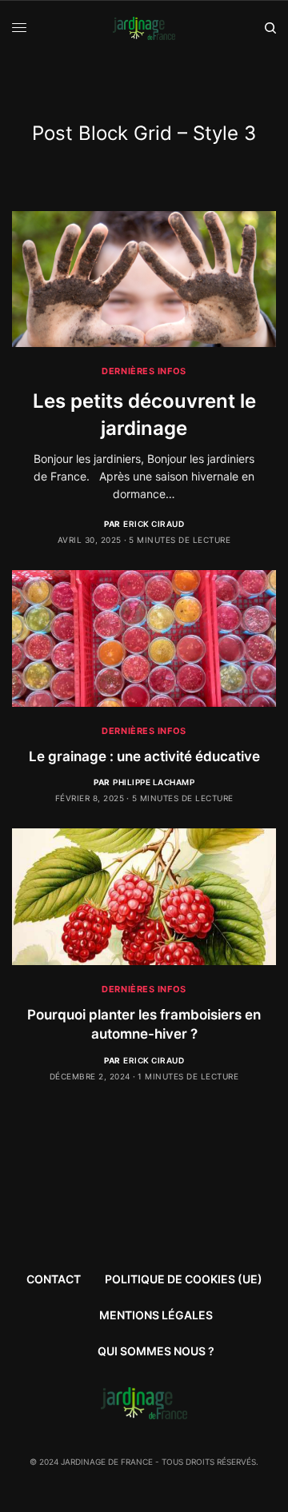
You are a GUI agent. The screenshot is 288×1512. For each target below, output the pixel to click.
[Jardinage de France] (144, 28)
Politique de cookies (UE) (183, 1279)
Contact (53, 1279)
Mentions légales (156, 1315)
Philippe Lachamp (153, 782)
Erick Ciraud (153, 524)
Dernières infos (144, 371)
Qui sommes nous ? (156, 1351)
